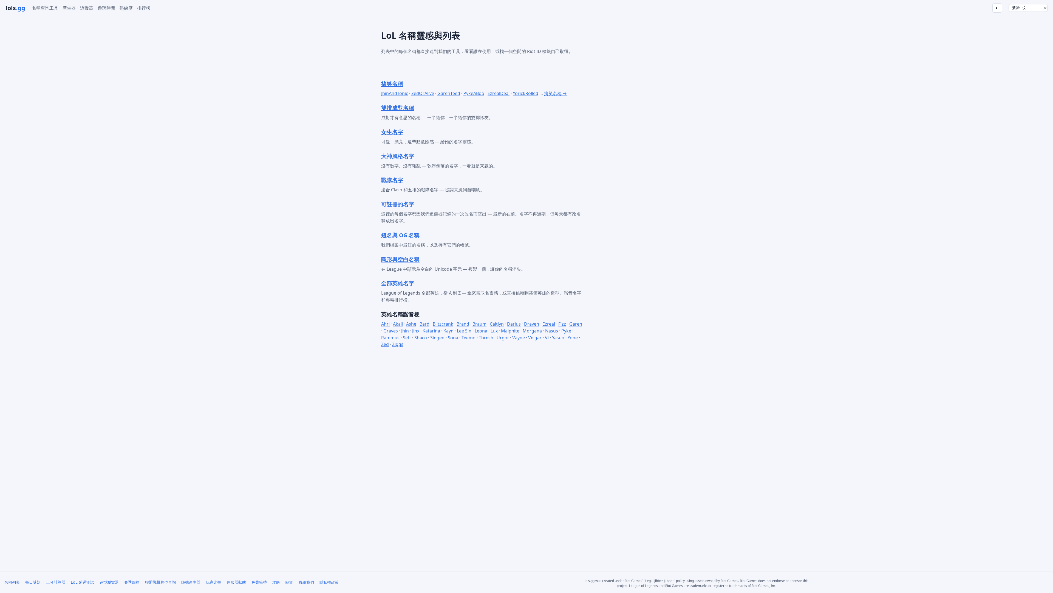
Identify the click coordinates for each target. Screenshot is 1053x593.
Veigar (535, 338)
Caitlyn (497, 324)
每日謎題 (33, 582)
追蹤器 (86, 8)
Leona (481, 331)
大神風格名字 (397, 156)
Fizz (562, 324)
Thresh (486, 338)
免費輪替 (259, 582)
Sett (407, 338)
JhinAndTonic (394, 93)
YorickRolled (525, 93)
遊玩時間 (106, 8)
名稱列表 (12, 582)
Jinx (415, 331)
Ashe (411, 324)
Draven (531, 324)
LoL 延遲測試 (82, 582)
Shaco (420, 338)
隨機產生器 (190, 582)
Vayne (518, 338)
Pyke (566, 331)
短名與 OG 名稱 (400, 235)
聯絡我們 (306, 582)
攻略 (276, 582)
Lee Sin (464, 331)
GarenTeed (448, 93)
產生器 (69, 8)
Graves (390, 331)
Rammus (390, 338)
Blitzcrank (443, 324)
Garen (575, 324)
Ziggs (397, 344)
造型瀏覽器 (109, 582)
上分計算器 (55, 582)
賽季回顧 (132, 582)
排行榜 (143, 8)
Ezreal (548, 324)
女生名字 (392, 132)
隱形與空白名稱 (400, 259)
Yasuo (558, 338)
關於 (289, 582)
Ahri (385, 324)
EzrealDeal (498, 93)
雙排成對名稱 (397, 107)
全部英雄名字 (397, 283)
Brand (463, 324)
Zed (385, 344)
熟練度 (126, 8)
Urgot (503, 338)
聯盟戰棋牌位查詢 (160, 582)
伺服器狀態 (236, 582)
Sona (453, 338)
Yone (573, 338)
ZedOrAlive (422, 93)
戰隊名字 (392, 180)
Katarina (431, 331)
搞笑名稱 (392, 83)
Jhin (405, 331)
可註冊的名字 (397, 204)
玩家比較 (213, 582)
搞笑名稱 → (555, 93)
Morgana (532, 331)
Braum (479, 324)
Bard (424, 324)
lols (15, 8)
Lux (494, 331)
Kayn (448, 331)
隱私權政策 (329, 582)
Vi (547, 338)
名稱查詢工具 (45, 8)
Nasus (551, 331)
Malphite (510, 331)
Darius (514, 324)
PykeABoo (473, 93)
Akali (398, 324)
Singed (437, 338)
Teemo (468, 338)
